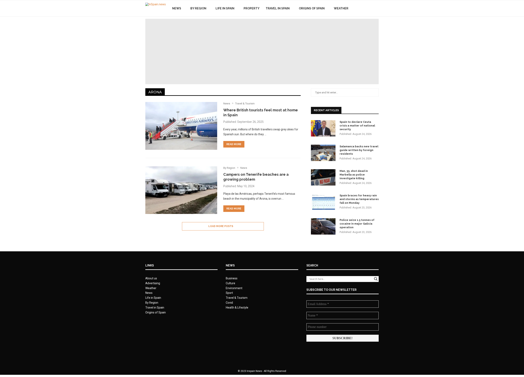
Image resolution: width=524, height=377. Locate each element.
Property (252, 8)
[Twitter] (366, 8)
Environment (234, 288)
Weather (341, 8)
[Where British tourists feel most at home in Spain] (181, 126)
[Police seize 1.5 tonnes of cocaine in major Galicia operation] (323, 226)
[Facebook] (362, 8)
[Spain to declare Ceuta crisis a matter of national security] (323, 128)
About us (151, 278)
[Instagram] (370, 8)
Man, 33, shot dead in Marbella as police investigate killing (354, 174)
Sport (229, 292)
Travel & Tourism (236, 297)
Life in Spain (225, 8)
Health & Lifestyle (237, 307)
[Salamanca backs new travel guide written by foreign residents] (323, 153)
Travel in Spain (278, 8)
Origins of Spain (312, 8)
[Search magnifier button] (376, 279)
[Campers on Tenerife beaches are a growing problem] (181, 190)
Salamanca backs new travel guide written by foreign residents (359, 150)
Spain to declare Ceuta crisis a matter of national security (357, 125)
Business (231, 278)
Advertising (152, 283)
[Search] (377, 8)
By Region (198, 8)
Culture (230, 283)
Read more (233, 144)
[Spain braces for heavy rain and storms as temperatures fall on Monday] (323, 202)
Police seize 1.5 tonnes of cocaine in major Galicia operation (357, 223)
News (176, 8)
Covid (229, 302)
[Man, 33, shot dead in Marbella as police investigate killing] (323, 177)
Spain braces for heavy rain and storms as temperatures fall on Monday (359, 199)
